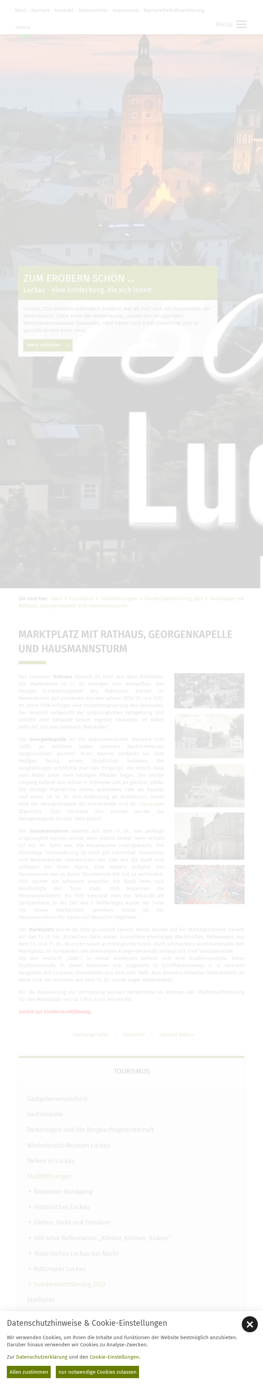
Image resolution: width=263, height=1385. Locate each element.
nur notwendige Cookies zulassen (98, 1372)
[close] (250, 1324)
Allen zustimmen (29, 1372)
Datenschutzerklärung (41, 1357)
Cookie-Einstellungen (114, 1357)
